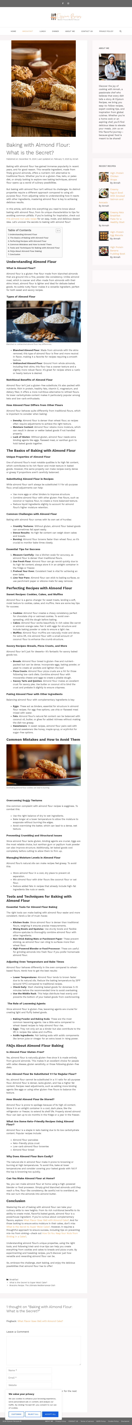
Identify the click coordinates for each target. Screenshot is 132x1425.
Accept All (50, 1414)
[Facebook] (63, 3)
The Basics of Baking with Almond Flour (29, 238)
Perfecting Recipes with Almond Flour (28, 241)
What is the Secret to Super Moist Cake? (28, 1282)
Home (13, 31)
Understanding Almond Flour (23, 234)
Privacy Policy (106, 31)
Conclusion (15, 254)
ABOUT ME (49, 1421)
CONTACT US (87, 31)
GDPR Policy (101, 1421)
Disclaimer (125, 1421)
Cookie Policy (113, 1421)
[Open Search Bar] (120, 31)
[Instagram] (68, 3)
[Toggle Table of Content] (57, 230)
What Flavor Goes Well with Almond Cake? (46, 1220)
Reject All (33, 1414)
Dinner (55, 31)
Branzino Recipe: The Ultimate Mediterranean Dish (32, 1285)
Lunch (43, 31)
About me (70, 31)
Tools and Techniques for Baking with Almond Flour (35, 248)
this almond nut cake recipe (21, 219)
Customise (16, 1414)
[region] (33, 1405)
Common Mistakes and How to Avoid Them (31, 244)
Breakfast (27, 31)
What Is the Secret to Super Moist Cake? (28, 1226)
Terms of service (87, 1421)
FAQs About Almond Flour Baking (26, 251)
